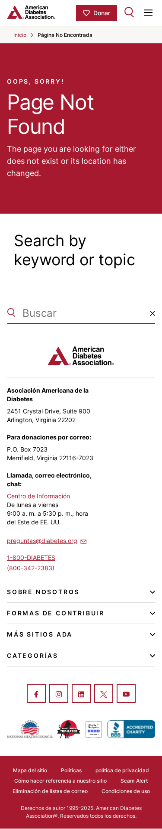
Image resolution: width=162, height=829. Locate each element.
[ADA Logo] (41, 12)
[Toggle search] (129, 12)
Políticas (71, 770)
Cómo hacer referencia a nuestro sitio (60, 780)
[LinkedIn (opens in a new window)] (81, 694)
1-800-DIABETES (31, 557)
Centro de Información (38, 496)
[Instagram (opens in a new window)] (58, 694)
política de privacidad (122, 770)
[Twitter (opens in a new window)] (103, 694)
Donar (101, 12)
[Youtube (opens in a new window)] (126, 694)
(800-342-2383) (30, 568)
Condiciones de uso (126, 791)
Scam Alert (134, 780)
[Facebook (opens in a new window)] (36, 694)
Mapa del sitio (30, 770)
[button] (152, 313)
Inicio (19, 35)
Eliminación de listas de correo (50, 791)
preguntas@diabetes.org (42, 540)
